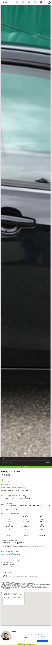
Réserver (26, 466)
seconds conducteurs (9, 578)
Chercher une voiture (23, 3)
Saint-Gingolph (7, 481)
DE (41, 3)
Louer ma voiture (29, 3)
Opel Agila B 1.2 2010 (10, 471)
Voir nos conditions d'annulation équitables (10, 554)
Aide (35, 3)
